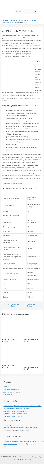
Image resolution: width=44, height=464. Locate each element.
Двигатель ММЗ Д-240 (9, 340)
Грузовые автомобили (11, 389)
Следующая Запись (30, 305)
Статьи (5, 397)
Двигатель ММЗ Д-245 (30, 368)
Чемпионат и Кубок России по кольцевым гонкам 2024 (22, 406)
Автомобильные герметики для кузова (16, 408)
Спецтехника (7, 394)
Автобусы (6, 387)
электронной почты (10, 444)
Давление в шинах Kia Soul (12, 416)
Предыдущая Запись (13, 305)
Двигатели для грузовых (11, 392)
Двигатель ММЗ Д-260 (30, 340)
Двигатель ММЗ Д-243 (9, 366)
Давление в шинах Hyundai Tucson (15, 413)
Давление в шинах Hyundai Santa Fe (15, 411)
